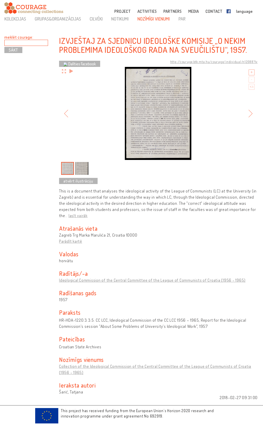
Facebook (230, 11)
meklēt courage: (18, 37)
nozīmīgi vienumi (153, 19)
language (244, 11)
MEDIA (193, 11)
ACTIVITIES (147, 11)
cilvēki (96, 19)
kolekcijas (15, 19)
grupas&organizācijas (58, 19)
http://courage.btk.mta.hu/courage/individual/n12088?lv (214, 62)
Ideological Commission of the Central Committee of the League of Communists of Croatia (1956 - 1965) (152, 280)
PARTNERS (172, 11)
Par (182, 19)
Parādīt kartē (70, 241)
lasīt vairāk (78, 215)
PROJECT (122, 11)
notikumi (120, 19)
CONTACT (213, 11)
